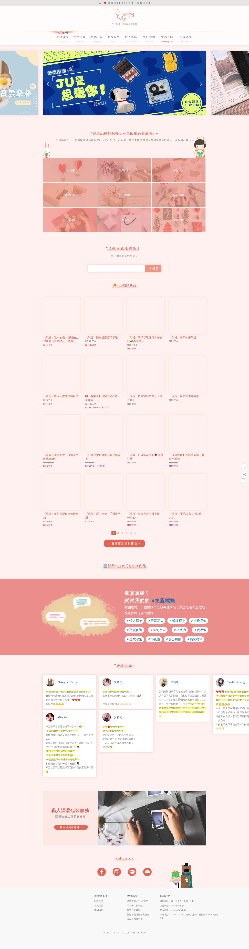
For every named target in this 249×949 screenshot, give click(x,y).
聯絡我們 (165, 896)
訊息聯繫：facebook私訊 (172, 905)
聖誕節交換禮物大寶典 (138, 914)
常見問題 (98, 905)
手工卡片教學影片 (136, 905)
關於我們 (98, 901)
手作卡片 (113, 37)
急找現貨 (79, 37)
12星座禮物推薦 (135, 919)
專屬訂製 (96, 37)
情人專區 (131, 37)
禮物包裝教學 (133, 910)
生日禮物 (149, 37)
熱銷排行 (62, 37)
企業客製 (186, 37)
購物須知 (98, 910)
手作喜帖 (167, 37)
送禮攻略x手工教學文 (137, 901)
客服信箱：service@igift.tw (173, 910)
